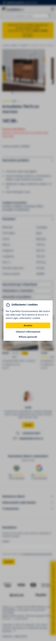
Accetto (28, 325)
